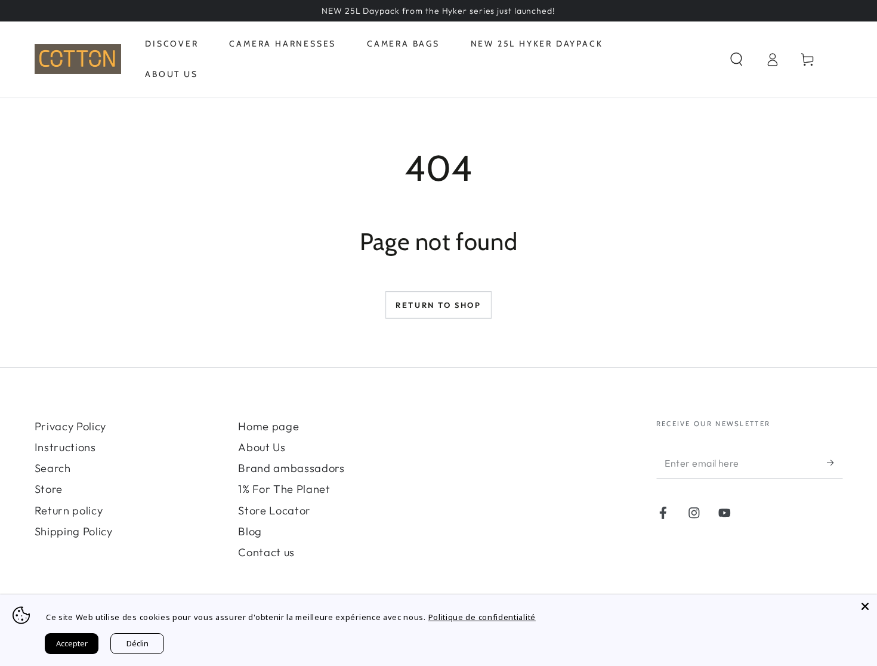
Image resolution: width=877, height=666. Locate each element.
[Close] (865, 606)
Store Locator (274, 510)
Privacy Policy (71, 426)
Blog (250, 531)
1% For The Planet (284, 489)
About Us (262, 447)
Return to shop (438, 305)
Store (49, 489)
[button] (736, 59)
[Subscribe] (834, 463)
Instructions (65, 447)
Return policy (69, 510)
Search (53, 468)
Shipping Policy (74, 531)
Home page (268, 426)
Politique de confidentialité (482, 617)
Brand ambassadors (291, 468)
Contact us (266, 552)
